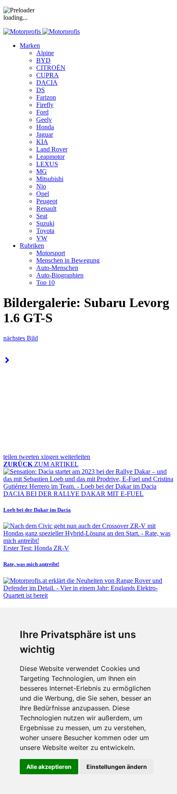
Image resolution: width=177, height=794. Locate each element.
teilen (11, 456)
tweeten (30, 456)
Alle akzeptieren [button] (49, 766)
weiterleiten (75, 456)
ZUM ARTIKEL (41, 464)
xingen (50, 456)
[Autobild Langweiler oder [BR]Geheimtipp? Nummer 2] (7, 360)
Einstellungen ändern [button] (116, 766)
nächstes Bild (20, 338)
